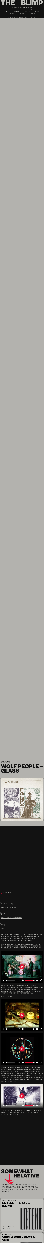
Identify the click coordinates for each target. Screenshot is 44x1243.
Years (22, 13)
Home (6, 11)
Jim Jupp (13, 936)
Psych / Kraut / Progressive (11, 918)
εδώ (14, 940)
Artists (37, 11)
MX (34, 17)
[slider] (10, 980)
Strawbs (28, 991)
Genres (27, 11)
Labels (11, 13)
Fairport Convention (16, 991)
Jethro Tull (28, 993)
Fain (16, 1114)
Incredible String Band (9, 1071)
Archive (17, 11)
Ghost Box (7, 948)
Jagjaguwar (5, 762)
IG (31, 17)
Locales (32, 13)
